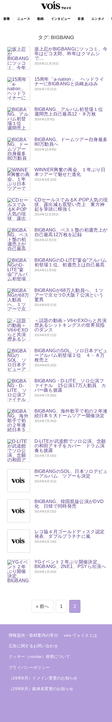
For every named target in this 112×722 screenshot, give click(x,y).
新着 (6, 18)
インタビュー (61, 18)
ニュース (23, 18)
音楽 (81, 18)
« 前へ (42, 606)
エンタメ (97, 18)
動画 (40, 18)
